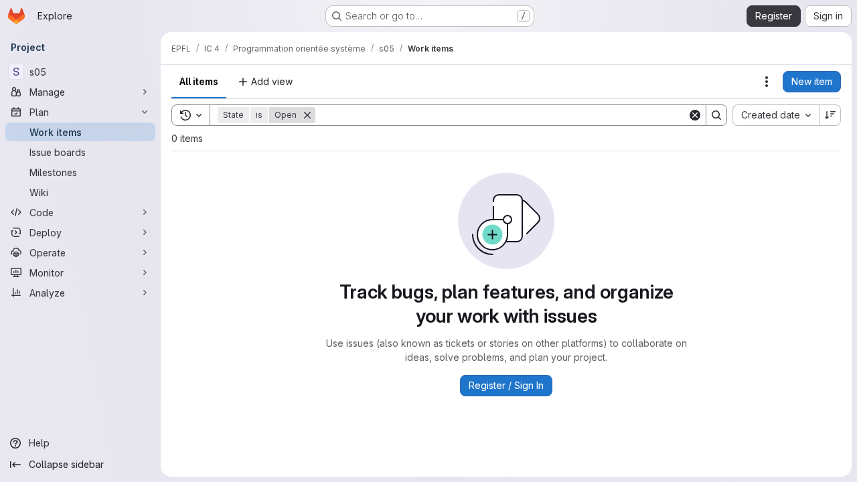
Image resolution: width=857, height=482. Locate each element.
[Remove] (307, 115)
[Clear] (695, 115)
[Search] (716, 115)
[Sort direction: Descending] (830, 115)
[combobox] (775, 115)
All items (198, 81)
